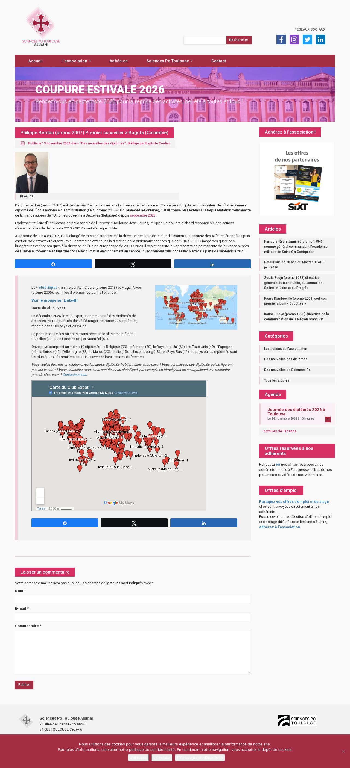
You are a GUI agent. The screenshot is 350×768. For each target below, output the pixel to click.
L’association (75, 61)
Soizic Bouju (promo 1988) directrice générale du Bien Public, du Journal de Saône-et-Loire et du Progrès (293, 283)
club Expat (48, 287)
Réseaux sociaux (309, 29)
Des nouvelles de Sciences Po (287, 370)
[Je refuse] (343, 751)
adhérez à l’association (279, 527)
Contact (218, 61)
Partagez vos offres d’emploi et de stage (294, 502)
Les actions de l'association (285, 349)
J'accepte (138, 757)
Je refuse (162, 757)
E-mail (22, 608)
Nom (20, 591)
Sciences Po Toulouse (168, 61)
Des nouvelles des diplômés (102, 143)
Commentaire (28, 626)
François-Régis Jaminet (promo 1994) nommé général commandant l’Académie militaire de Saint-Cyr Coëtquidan (296, 246)
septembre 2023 (143, 215)
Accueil (35, 61)
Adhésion (119, 61)
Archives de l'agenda (279, 431)
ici (278, 464)
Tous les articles (276, 380)
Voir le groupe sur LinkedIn (54, 300)
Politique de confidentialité (200, 757)
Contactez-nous (75, 375)
